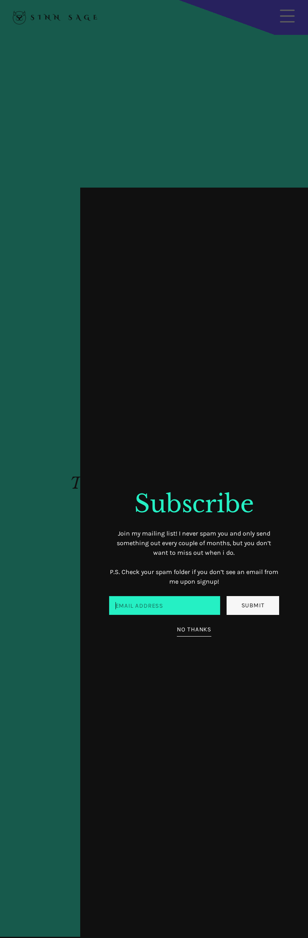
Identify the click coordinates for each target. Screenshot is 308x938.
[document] (154, 469)
